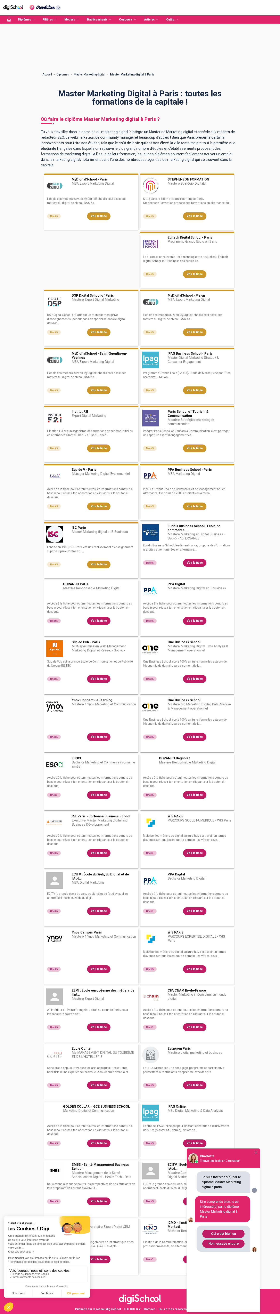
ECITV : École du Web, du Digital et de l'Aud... (100, 876)
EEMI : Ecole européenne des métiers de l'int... (103, 992)
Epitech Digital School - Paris (190, 237)
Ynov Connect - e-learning (92, 700)
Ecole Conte (81, 1048)
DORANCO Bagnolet (174, 758)
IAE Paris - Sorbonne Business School (101, 816)
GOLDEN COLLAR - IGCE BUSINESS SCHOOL (96, 1106)
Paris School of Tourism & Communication (188, 414)
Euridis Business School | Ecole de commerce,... (194, 528)
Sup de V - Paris (84, 470)
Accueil (47, 74)
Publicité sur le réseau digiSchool (98, 1309)
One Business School (184, 642)
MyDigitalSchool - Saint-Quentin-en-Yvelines (99, 356)
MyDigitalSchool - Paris (90, 179)
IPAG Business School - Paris (190, 353)
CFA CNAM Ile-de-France (187, 990)
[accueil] (9, 19)
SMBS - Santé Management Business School (100, 1167)
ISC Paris (79, 528)
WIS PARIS (175, 816)
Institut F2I (80, 412)
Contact (149, 1309)
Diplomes (63, 74)
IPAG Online (177, 1106)
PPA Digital (176, 584)
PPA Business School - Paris (190, 470)
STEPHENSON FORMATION (188, 179)
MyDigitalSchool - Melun (186, 295)
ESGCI (76, 758)
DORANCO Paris (75, 584)
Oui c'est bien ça (223, 1234)
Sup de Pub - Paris (86, 642)
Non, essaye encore (223, 1243)
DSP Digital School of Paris (93, 295)
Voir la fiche (99, 216)
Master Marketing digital (89, 74)
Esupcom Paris (179, 1048)
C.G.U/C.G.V (132, 1309)
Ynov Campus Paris (87, 932)
